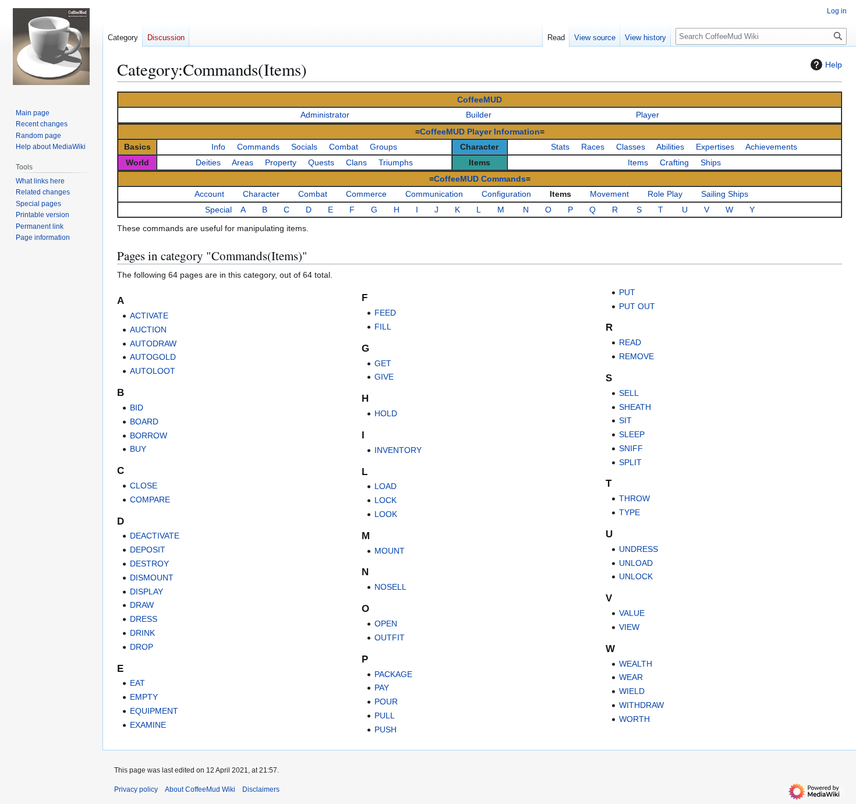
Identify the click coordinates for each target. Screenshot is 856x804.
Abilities (670, 146)
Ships (711, 162)
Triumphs (396, 162)
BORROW (148, 435)
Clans (356, 162)
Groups (383, 146)
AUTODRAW (153, 343)
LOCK (385, 500)
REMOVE (636, 356)
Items (638, 162)
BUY (138, 449)
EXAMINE (148, 724)
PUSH (385, 729)
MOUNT (389, 550)
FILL (382, 326)
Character (261, 194)
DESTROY (149, 563)
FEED (385, 312)
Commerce (366, 194)
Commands (258, 146)
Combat (343, 146)
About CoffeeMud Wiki (200, 789)
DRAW (142, 605)
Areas (242, 162)
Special (218, 209)
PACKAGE (393, 674)
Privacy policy (136, 789)
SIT (625, 420)
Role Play (665, 194)
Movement (609, 194)
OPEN (385, 623)
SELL (629, 393)
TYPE (629, 512)
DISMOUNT (152, 577)
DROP (141, 646)
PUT (627, 292)
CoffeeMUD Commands (480, 178)
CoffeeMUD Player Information (480, 131)
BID (136, 407)
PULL (384, 715)
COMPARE (150, 499)
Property (280, 162)
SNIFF (631, 448)
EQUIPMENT (154, 711)
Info (218, 146)
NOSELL (390, 587)
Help (833, 64)
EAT (137, 683)
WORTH (634, 719)
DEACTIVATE (154, 535)
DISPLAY (146, 591)
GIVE (384, 376)
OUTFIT (389, 637)
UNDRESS (638, 549)
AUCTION (148, 329)
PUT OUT (637, 306)
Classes (630, 146)
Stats (560, 146)
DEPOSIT (147, 549)
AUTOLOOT (152, 371)
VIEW (629, 627)
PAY (381, 687)
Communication (434, 194)
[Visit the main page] (51, 46)
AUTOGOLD (153, 357)
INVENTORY (398, 450)
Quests (321, 162)
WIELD (632, 691)
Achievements (771, 146)
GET (382, 363)
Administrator (324, 114)
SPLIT (630, 462)
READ (630, 342)
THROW (634, 498)
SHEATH (635, 407)
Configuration (506, 194)
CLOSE (143, 485)
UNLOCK (636, 576)
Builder (478, 114)
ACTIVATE (149, 315)
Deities (208, 162)
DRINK (142, 632)
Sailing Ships (724, 194)
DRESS (143, 619)
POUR (386, 701)
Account (209, 194)
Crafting (674, 162)
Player (647, 114)
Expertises (715, 146)
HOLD (385, 413)
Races (592, 146)
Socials (304, 146)
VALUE (632, 613)
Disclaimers (261, 789)
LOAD (385, 486)
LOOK (385, 514)
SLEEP (632, 434)
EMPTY (144, 697)
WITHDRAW (641, 705)
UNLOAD (636, 563)
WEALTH (635, 663)
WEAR (631, 677)
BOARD (144, 421)
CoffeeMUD (479, 99)
